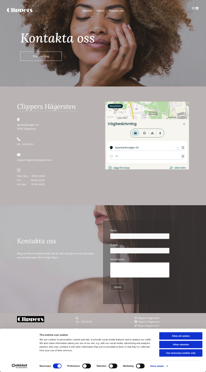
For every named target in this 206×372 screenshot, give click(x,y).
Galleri (100, 10)
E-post (114, 244)
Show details (157, 366)
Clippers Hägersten (148, 321)
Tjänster (87, 10)
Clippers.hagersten (148, 317)
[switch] (86, 366)
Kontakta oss (116, 10)
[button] (41, 56)
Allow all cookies (181, 336)
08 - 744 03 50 (25, 144)
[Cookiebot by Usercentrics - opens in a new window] (19, 366)
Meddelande (117, 259)
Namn (113, 230)
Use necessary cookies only (180, 353)
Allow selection (181, 344)
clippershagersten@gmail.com (34, 159)
